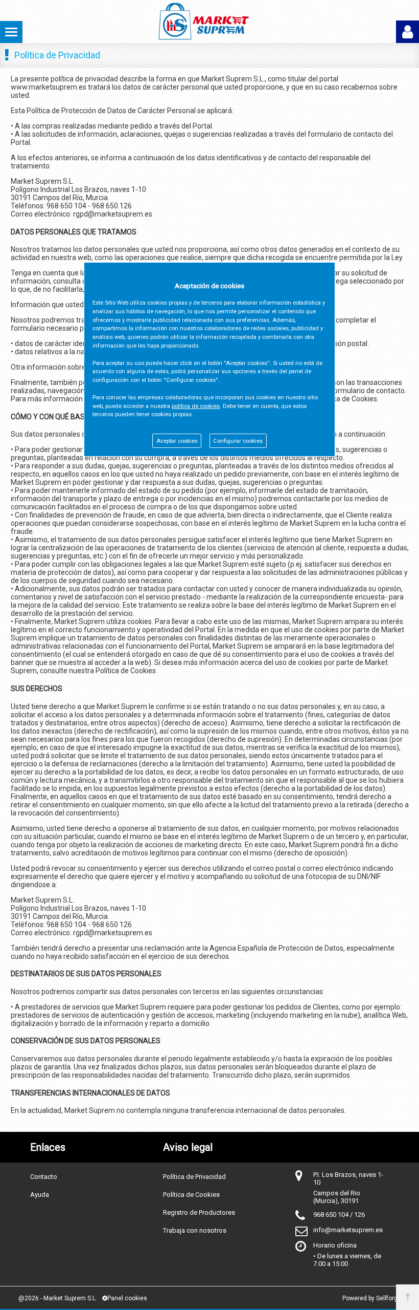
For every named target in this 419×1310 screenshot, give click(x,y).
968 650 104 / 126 (339, 1214)
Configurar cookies (238, 441)
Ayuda (39, 1194)
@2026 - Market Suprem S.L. (57, 1298)
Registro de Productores (199, 1212)
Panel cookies (127, 1298)
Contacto (43, 1176)
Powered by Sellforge (371, 1298)
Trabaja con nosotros (194, 1230)
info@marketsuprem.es (348, 1230)
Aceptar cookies (177, 441)
